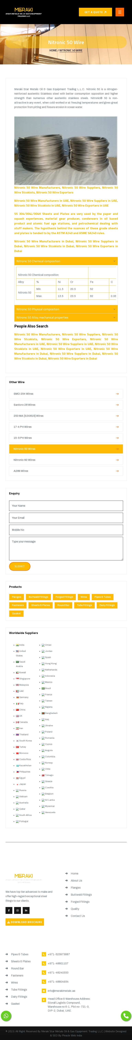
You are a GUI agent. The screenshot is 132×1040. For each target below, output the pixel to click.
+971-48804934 (58, 981)
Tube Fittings (84, 605)
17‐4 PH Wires (23, 426)
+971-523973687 (59, 954)
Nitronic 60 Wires (24, 459)
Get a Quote (94, 12)
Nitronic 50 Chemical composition (38, 261)
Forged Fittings (64, 597)
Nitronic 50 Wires (24, 448)
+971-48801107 (58, 963)
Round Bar (63, 605)
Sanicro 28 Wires (24, 404)
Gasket (16, 613)
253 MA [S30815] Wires (28, 415)
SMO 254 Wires (23, 393)
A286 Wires (21, 470)
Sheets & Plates (40, 605)
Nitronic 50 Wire (70, 50)
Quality (74, 908)
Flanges (16, 597)
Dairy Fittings (107, 605)
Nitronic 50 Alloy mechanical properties (42, 317)
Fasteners (18, 605)
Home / (54, 50)
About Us (76, 880)
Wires (84, 597)
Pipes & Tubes (103, 597)
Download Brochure (26, 922)
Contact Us (77, 915)
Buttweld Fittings (38, 597)
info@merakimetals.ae (61, 990)
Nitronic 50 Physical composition (37, 309)
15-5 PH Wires (23, 437)
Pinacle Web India (72, 1035)
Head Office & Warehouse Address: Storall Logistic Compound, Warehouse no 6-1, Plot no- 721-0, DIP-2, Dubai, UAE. (69, 1004)
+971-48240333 (58, 972)
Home (74, 873)
